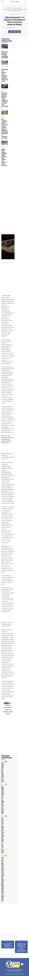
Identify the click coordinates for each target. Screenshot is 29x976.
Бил (11, 703)
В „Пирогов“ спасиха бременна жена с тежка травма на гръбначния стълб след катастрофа (4, 99)
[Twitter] (12, 31)
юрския (8, 714)
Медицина (4, 89)
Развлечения (4, 66)
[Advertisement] (14, 180)
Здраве (3, 761)
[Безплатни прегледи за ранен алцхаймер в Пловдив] (4, 46)
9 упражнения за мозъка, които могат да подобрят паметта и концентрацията (4, 74)
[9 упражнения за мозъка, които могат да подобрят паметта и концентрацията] (4, 62)
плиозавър (6, 711)
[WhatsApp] (19, 31)
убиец (11, 711)
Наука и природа (16, 8)
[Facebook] (9, 31)
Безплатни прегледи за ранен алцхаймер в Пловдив (4, 54)
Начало (9, 8)
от (10, 709)
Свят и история (3, 117)
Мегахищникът (8, 707)
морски (7, 709)
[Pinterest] (16, 31)
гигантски (7, 705)
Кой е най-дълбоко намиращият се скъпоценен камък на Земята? (8, 945)
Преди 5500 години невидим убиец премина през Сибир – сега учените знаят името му (4, 157)
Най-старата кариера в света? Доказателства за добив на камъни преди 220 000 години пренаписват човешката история (4, 128)
